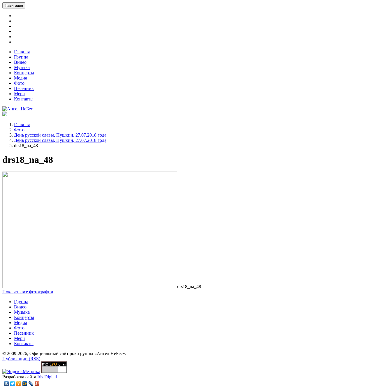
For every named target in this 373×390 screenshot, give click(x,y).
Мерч (19, 93)
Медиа (20, 77)
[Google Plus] (37, 383)
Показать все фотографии (27, 291)
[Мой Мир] (25, 383)
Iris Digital (47, 376)
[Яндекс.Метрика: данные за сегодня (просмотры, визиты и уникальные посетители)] (21, 371)
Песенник (24, 88)
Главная (22, 51)
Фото (19, 83)
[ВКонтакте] (6, 383)
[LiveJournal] (31, 383)
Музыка (22, 67)
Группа (21, 56)
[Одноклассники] (19, 383)
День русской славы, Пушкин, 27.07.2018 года (60, 135)
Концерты (24, 72)
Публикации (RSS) (21, 358)
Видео (20, 62)
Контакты (24, 98)
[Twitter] (13, 383)
